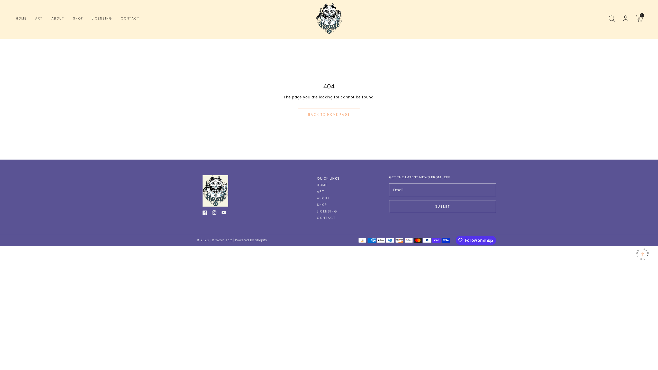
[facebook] (205, 213)
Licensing (327, 211)
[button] (611, 18)
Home (322, 185)
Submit (442, 206)
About (323, 198)
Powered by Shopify (251, 240)
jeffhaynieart (221, 240)
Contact (326, 218)
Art (320, 192)
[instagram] (214, 213)
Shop (322, 205)
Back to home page (329, 114)
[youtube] (224, 213)
